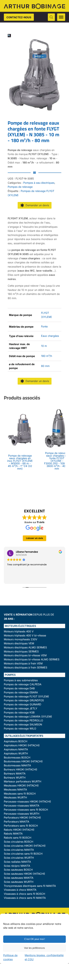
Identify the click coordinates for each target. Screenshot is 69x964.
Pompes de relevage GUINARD (22, 704)
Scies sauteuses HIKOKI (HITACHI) (24, 873)
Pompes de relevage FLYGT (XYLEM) (26, 696)
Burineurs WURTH (15, 777)
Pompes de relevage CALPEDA (22, 684)
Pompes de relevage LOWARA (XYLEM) (28, 716)
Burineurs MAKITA (15, 773)
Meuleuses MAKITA (15, 789)
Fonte (44, 326)
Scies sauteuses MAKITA (18, 877)
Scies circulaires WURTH (19, 857)
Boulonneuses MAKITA (17, 765)
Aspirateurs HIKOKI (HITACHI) (22, 745)
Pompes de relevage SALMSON (23, 724)
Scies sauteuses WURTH (18, 881)
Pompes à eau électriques (38, 182)
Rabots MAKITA (13, 833)
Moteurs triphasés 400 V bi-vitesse (25, 635)
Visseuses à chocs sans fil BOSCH (24, 893)
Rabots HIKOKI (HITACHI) (19, 829)
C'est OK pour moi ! (34, 939)
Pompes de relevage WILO (20, 728)
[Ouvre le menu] (61, 17)
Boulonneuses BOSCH (17, 757)
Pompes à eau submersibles (21, 680)
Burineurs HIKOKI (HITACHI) (20, 769)
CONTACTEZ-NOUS (18, 17)
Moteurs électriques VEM (19, 643)
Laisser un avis (34, 538)
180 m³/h (46, 356)
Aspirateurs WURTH (16, 753)
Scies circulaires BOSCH (18, 841)
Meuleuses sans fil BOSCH (20, 793)
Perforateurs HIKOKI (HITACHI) (22, 817)
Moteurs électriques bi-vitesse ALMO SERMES (31, 659)
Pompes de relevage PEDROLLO (23, 720)
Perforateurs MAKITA (16, 821)
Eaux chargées (50, 335)
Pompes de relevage (20, 186)
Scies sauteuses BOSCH (18, 869)
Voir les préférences (34, 948)
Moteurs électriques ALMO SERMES (25, 647)
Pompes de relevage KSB (19, 712)
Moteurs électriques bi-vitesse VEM (25, 655)
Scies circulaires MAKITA (19, 849)
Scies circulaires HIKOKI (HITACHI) (25, 845)
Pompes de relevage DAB (19, 688)
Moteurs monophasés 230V (20, 639)
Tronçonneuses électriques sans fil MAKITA (30, 885)
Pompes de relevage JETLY (20, 708)
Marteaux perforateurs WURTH (22, 781)
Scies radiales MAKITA (17, 861)
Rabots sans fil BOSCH (17, 837)
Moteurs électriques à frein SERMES (25, 667)
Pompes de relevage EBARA (21, 692)
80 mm (45, 366)
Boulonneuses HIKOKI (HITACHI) (23, 761)
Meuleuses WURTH (15, 797)
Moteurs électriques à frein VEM (23, 663)
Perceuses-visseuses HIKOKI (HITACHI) (27, 801)
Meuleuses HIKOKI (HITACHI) (21, 785)
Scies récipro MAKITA (17, 865)
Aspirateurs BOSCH (15, 741)
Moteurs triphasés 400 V (19, 631)
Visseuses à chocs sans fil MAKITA (25, 897)
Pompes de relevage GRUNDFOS (24, 700)
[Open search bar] (51, 17)
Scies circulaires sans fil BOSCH (23, 853)
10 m (44, 345)
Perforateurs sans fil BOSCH (21, 825)
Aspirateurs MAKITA (16, 749)
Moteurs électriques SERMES (21, 651)
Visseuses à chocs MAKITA (20, 889)
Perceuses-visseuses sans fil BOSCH (26, 809)
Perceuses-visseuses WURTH (21, 813)
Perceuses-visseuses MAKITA (21, 805)
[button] (9, 35)
